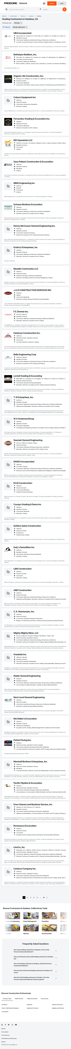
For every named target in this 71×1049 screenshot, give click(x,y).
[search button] (64, 9)
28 (44, 897)
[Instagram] (12, 1025)
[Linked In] (2, 1025)
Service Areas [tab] (44, 998)
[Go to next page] (47, 897)
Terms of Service (5, 1035)
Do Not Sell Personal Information (9, 1038)
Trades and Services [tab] (32, 998)
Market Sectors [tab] (19, 998)
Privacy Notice (4, 1032)
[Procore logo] (10, 3)
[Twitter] (8, 1025)
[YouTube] (16, 1024)
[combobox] (52, 9)
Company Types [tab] (7, 998)
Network (23, 3)
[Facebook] (5, 1025)
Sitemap (3, 1041)
